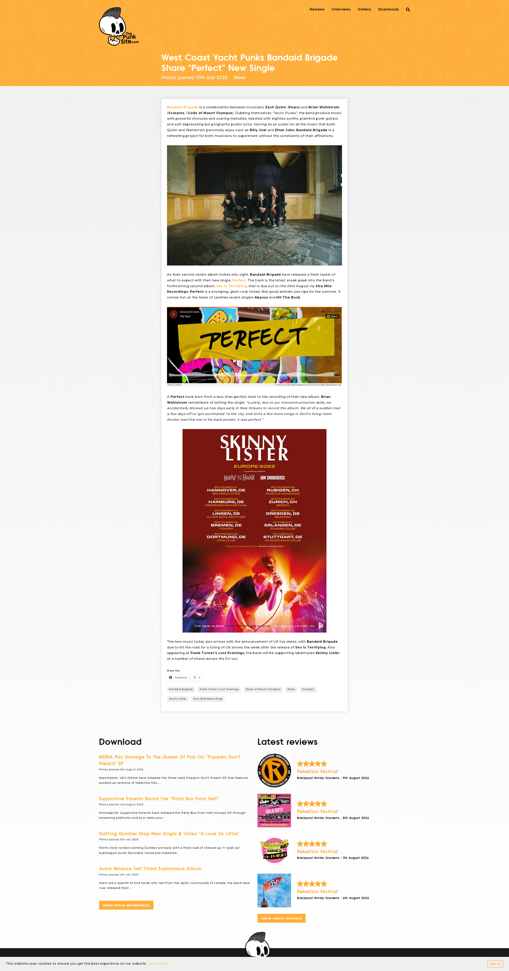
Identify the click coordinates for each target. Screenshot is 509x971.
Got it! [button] (495, 964)
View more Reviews (281, 918)
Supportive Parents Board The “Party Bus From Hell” (159, 798)
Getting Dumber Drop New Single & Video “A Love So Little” (169, 833)
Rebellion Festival (317, 771)
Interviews (341, 9)
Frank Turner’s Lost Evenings (219, 689)
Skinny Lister (177, 699)
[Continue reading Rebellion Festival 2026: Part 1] (274, 890)
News (240, 77)
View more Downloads (126, 905)
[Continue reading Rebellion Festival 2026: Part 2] (274, 850)
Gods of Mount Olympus (263, 689)
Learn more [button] (159, 963)
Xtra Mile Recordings (208, 699)
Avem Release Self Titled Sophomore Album (150, 868)
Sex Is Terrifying (231, 286)
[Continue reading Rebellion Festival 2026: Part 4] (274, 770)
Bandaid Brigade (182, 107)
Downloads (388, 9)
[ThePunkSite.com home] (119, 26)
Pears (291, 689)
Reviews (317, 9)
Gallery (364, 9)
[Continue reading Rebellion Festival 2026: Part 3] (274, 810)
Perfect (239, 280)
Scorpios (308, 689)
